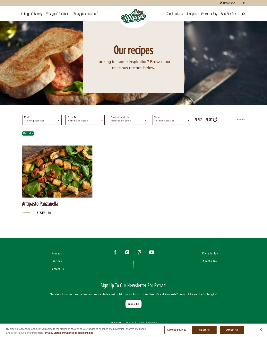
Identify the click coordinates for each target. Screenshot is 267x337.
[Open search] (243, 13)
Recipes (192, 13)
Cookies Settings (176, 330)
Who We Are (228, 13)
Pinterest (139, 252)
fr (243, 2)
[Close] (260, 329)
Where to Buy (209, 13)
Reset (209, 119)
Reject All (204, 330)
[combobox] (42, 120)
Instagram (127, 252)
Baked (28, 133)
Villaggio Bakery (31, 13)
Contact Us (57, 268)
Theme (157, 117)
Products (57, 253)
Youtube (152, 252)
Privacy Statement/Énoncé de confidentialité (69, 333)
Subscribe (133, 304)
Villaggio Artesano (85, 13)
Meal (26, 117)
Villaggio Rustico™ (58, 13)
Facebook (115, 252)
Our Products (175, 13)
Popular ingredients (120, 117)
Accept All (232, 330)
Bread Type (73, 117)
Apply (198, 119)
